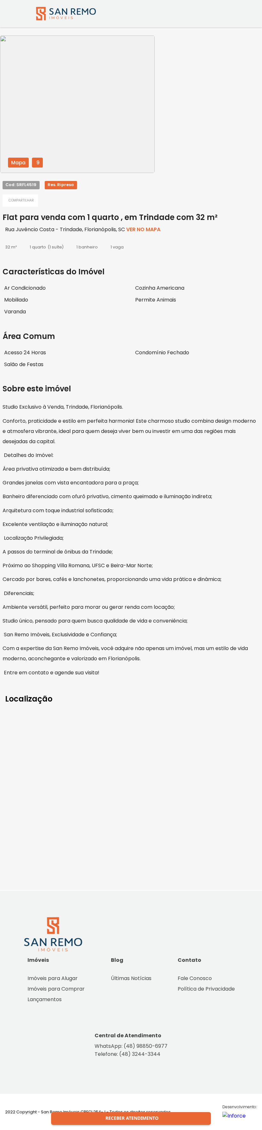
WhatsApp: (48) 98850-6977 (131, 1046)
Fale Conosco (195, 978)
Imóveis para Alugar (52, 978)
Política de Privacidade (206, 989)
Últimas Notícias (131, 978)
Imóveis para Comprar (56, 989)
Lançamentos (44, 999)
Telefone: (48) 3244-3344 (127, 1054)
